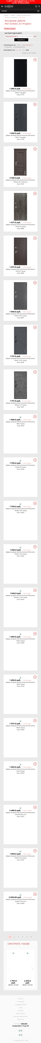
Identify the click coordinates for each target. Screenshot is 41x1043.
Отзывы (20, 1010)
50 (20, 50)
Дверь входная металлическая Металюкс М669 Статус (13, 985)
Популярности (27, 45)
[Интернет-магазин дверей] (8, 6)
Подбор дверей (9, 28)
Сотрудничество (20, 1004)
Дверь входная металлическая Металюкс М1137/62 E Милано (27, 985)
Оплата (20, 999)
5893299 (20, 1024)
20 (17, 50)
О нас (20, 1007)
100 (23, 50)
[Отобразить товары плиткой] (31, 50)
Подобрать (21, 39)
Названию (8, 47)
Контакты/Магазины (20, 1016)
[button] (32, 969)
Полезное (20, 1019)
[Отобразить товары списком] (34, 50)
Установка (20, 1002)
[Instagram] (19, 1030)
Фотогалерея (20, 1013)
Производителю (19, 47)
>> (31, 937)
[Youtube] (21, 1030)
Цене (18, 45)
